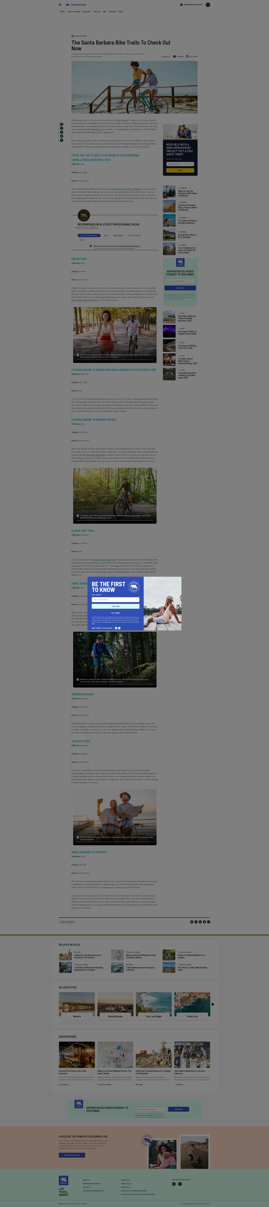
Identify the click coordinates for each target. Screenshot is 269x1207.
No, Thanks (115, 613)
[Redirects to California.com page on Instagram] (116, 628)
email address (97, 595)
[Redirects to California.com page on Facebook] (119, 628)
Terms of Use (108, 622)
